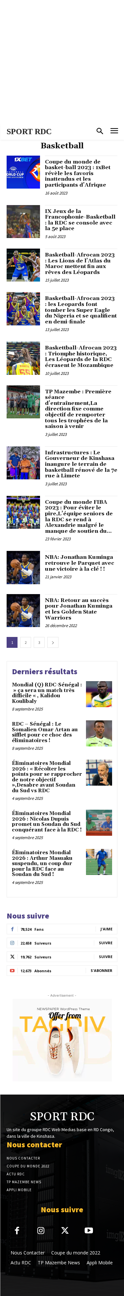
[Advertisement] (62, 62)
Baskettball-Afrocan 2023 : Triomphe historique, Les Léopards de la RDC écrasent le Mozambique (81, 357)
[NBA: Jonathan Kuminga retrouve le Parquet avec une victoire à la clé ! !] (23, 567)
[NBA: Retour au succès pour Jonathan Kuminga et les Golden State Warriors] (23, 610)
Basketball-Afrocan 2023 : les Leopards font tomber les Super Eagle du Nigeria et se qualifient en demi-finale (81, 310)
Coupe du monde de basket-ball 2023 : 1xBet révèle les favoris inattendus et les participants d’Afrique (77, 173)
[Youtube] (89, 1231)
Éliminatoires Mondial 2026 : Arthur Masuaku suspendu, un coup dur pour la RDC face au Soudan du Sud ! (42, 864)
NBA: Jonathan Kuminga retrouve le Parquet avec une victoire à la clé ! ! (79, 563)
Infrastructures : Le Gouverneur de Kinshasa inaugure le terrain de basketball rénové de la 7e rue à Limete (81, 464)
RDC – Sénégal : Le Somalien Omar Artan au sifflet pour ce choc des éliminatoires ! (45, 732)
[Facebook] (17, 1231)
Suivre (105, 942)
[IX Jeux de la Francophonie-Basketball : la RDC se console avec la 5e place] (23, 221)
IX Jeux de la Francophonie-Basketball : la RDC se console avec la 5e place (80, 220)
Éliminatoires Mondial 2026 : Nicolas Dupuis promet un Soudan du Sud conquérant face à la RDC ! (47, 821)
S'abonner (101, 970)
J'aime (106, 928)
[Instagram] (41, 1231)
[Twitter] (65, 1231)
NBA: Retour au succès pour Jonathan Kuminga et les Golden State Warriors (78, 609)
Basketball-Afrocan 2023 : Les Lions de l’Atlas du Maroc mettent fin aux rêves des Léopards (80, 264)
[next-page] (53, 642)
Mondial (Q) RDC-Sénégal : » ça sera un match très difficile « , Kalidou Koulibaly (47, 693)
